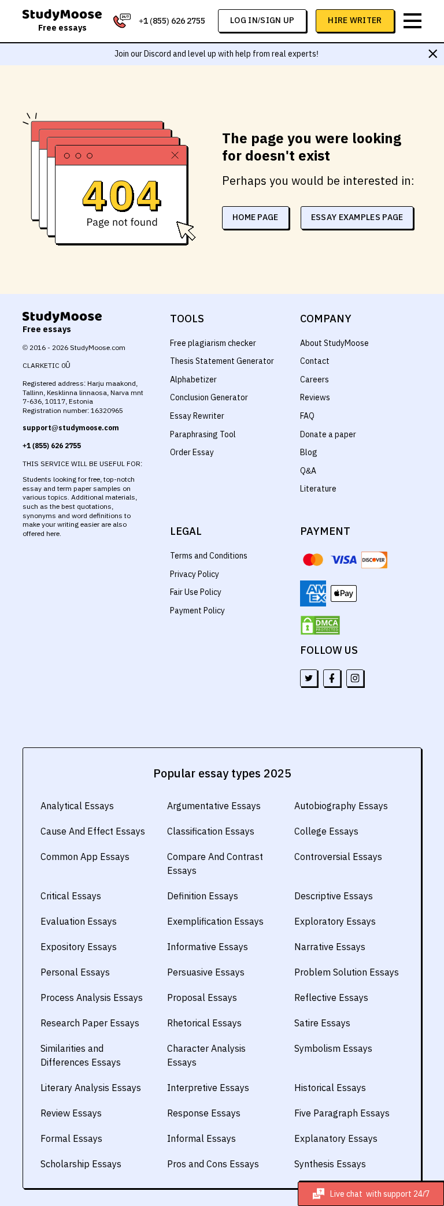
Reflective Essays (331, 997)
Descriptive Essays (333, 896)
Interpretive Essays (208, 1087)
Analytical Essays (77, 806)
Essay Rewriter (197, 416)
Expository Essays (78, 946)
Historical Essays (330, 1087)
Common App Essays (85, 856)
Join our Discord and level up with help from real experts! (216, 54)
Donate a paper (328, 434)
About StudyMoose (334, 343)
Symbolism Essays (333, 1048)
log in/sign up (262, 20)
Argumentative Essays (214, 806)
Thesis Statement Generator (222, 361)
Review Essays (71, 1113)
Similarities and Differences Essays (80, 1055)
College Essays (326, 831)
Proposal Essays (202, 997)
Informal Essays (201, 1138)
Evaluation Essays (78, 921)
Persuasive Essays (206, 972)
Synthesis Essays (330, 1164)
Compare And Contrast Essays (215, 863)
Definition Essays (202, 896)
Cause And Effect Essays (92, 831)
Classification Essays (210, 831)
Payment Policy (197, 610)
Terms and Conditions (208, 555)
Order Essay (192, 452)
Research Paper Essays (89, 1023)
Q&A (308, 471)
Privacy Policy (194, 574)
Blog (308, 452)
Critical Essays (70, 896)
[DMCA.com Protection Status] (320, 625)
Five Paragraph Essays (342, 1113)
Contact (315, 361)
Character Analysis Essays (206, 1055)
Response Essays (203, 1113)
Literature (318, 488)
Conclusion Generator (209, 397)
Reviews (315, 397)
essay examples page (357, 217)
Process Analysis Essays (91, 997)
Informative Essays (207, 946)
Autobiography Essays (341, 806)
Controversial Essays (338, 856)
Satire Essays (322, 1023)
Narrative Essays (329, 946)
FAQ (307, 416)
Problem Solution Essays (346, 972)
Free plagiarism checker (213, 343)
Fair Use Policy (195, 592)
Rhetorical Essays (204, 1023)
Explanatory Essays (336, 1138)
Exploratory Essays (335, 921)
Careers (314, 379)
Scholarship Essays (80, 1164)
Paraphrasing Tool (203, 434)
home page (255, 217)
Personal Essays (75, 972)
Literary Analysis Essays (90, 1087)
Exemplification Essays (215, 921)
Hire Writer (355, 20)
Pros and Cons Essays (213, 1164)
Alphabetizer (193, 379)
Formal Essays (71, 1138)
